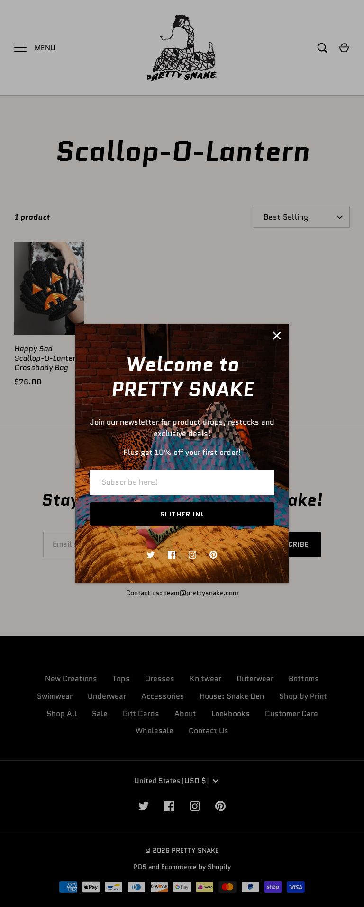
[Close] (276, 335)
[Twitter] (150, 554)
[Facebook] (171, 554)
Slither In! (181, 514)
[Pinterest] (213, 554)
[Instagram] (192, 554)
